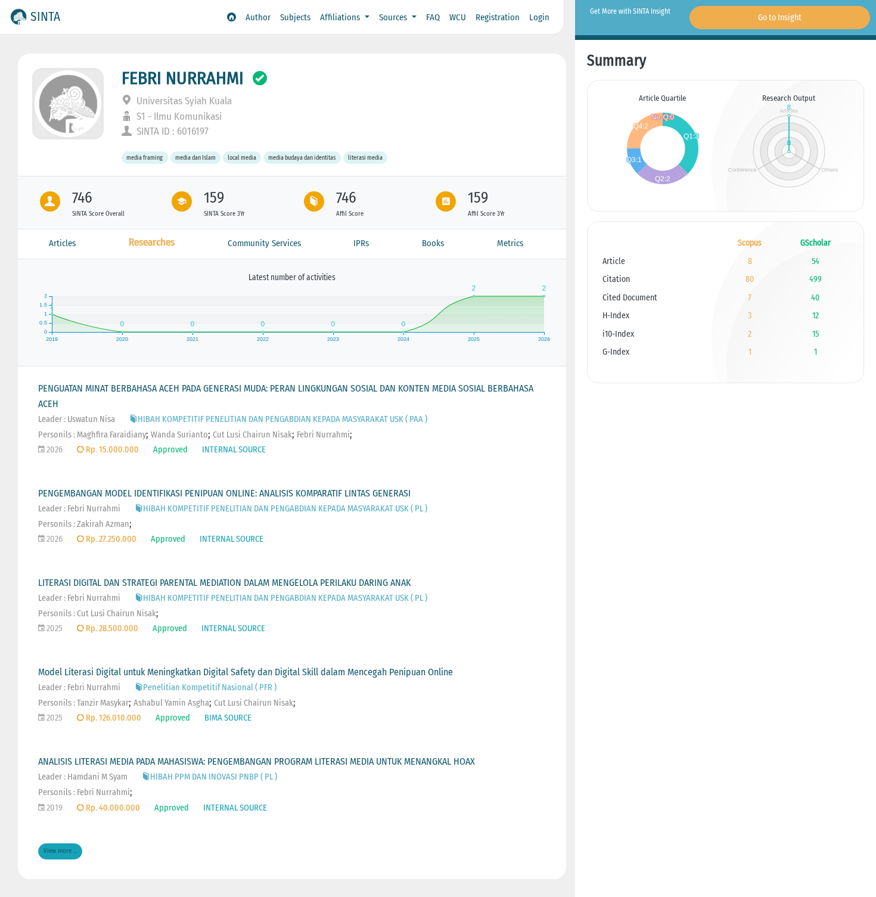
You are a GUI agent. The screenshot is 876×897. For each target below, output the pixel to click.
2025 (54, 628)
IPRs (361, 243)
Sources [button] (394, 17)
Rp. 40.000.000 (112, 808)
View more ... (60, 851)
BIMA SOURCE (227, 718)
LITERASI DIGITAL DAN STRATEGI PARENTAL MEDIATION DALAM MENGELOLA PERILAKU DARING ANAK (224, 582)
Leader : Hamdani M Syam (83, 777)
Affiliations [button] (341, 17)
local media (242, 158)
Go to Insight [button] (780, 18)
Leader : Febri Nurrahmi (79, 509)
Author (258, 17)
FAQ (433, 17)
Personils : (57, 435)
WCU (457, 17)
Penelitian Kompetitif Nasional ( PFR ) (210, 687)
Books (433, 243)
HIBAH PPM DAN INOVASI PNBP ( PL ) (213, 777)
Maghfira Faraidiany (111, 435)
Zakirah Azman (103, 524)
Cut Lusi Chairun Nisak (252, 435)
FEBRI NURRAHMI (183, 78)
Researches (152, 242)
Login (539, 17)
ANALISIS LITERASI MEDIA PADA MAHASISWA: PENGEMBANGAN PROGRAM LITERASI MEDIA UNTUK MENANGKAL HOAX (256, 761)
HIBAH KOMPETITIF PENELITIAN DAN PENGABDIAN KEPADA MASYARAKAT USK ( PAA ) (282, 419)
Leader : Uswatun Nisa (76, 419)
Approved (170, 450)
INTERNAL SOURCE (234, 450)
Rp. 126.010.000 (112, 718)
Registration (498, 17)
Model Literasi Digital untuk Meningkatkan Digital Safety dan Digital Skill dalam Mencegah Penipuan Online (245, 672)
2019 (54, 808)
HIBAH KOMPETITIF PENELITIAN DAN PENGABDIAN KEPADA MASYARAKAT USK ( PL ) (285, 509)
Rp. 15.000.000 (111, 450)
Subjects (295, 17)
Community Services (264, 243)
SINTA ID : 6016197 (171, 131)
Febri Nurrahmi (323, 435)
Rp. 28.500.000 (111, 628)
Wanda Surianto (179, 435)
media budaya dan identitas (302, 158)
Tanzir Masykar (103, 703)
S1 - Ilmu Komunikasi (178, 116)
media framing (144, 158)
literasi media (365, 158)
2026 (54, 450)
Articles (62, 243)
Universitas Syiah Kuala (183, 101)
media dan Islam (195, 158)
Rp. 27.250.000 (110, 539)
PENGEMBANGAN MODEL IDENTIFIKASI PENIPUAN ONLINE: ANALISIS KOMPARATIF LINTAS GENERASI (224, 493)
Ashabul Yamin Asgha (171, 703)
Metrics (510, 243)
